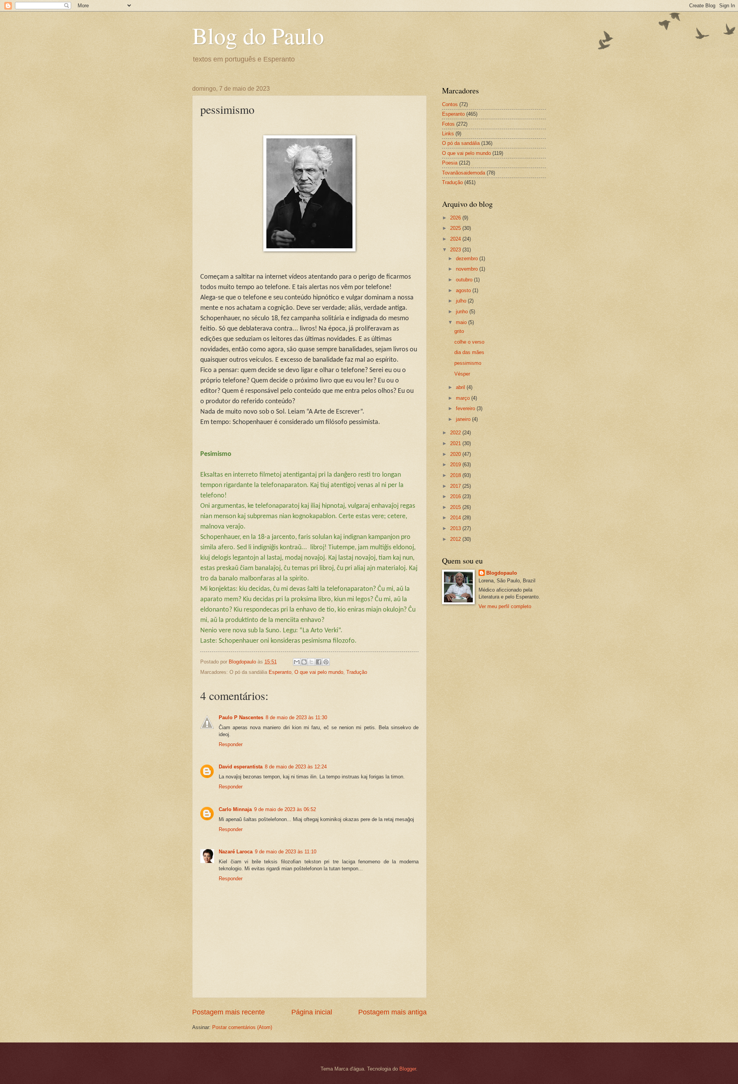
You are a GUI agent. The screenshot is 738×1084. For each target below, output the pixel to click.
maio (462, 322)
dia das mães (469, 352)
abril (461, 387)
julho (462, 301)
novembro (467, 269)
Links (448, 133)
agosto (464, 290)
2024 (456, 239)
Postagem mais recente (228, 1012)
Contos (450, 104)
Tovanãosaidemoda (463, 173)
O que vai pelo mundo (318, 672)
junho (462, 311)
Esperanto (280, 672)
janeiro (464, 419)
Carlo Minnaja (235, 809)
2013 (456, 528)
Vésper (462, 374)
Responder (231, 744)
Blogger (407, 1069)
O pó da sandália (461, 143)
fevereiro (466, 408)
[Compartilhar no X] (311, 662)
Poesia (449, 163)
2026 (456, 218)
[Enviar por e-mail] (297, 662)
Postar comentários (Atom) (242, 1027)
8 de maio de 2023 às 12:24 (296, 767)
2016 (456, 496)
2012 (456, 539)
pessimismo (467, 363)
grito (459, 331)
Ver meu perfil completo (505, 606)
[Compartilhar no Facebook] (318, 662)
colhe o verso (469, 342)
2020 (456, 454)
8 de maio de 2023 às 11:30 (296, 717)
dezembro (467, 258)
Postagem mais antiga (392, 1012)
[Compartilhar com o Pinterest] (326, 662)
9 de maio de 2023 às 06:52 (285, 809)
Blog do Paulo (258, 35)
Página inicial (311, 1012)
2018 (456, 475)
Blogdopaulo (501, 573)
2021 (456, 443)
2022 (456, 433)
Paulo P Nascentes (241, 717)
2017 (456, 486)
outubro (465, 280)
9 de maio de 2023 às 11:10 (285, 852)
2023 (456, 250)
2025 (456, 228)
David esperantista (241, 767)
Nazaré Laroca (236, 852)
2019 (456, 464)
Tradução (356, 672)
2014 (456, 517)
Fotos (448, 124)
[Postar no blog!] (304, 662)
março (463, 398)
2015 (456, 507)
